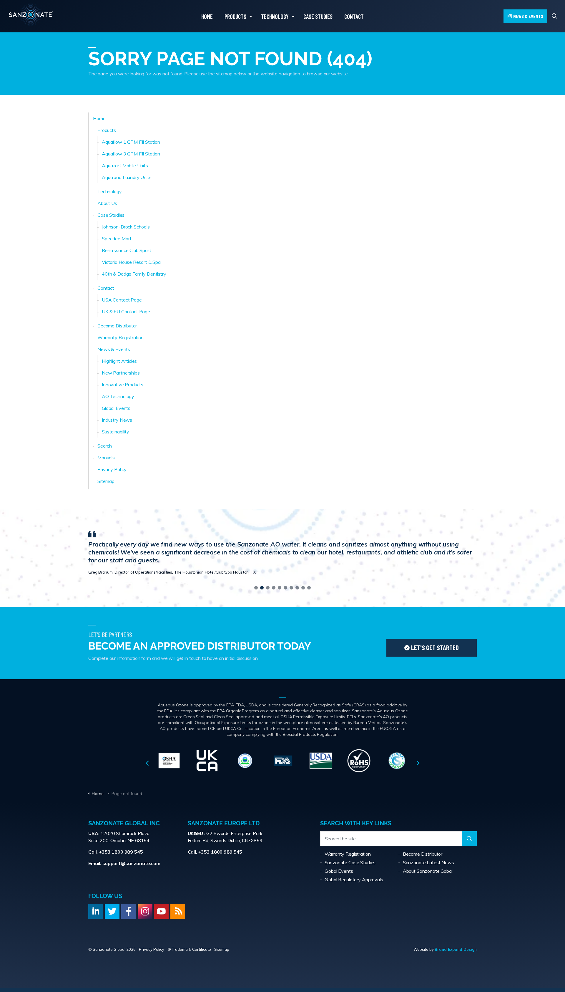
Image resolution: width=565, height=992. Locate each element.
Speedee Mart (117, 238)
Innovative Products (122, 384)
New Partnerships (121, 373)
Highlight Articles (119, 361)
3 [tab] (268, 587)
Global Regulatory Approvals (354, 879)
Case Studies (318, 11)
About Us (107, 203)
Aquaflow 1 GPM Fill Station (131, 142)
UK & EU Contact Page (126, 311)
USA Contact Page (122, 300)
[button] (469, 838)
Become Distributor (117, 326)
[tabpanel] (282, 552)
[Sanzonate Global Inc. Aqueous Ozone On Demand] (31, 16)
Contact (354, 11)
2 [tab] (262, 587)
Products (235, 11)
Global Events (116, 408)
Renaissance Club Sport (126, 250)
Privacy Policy (112, 469)
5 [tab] (279, 587)
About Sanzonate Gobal (428, 871)
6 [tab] (285, 587)
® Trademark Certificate (189, 949)
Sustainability (115, 432)
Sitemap (105, 481)
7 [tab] (291, 587)
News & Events (528, 16)
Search (104, 446)
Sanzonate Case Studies (350, 862)
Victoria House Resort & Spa (131, 262)
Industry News (117, 420)
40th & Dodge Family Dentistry (134, 274)
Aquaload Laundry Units (127, 177)
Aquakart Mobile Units (125, 165)
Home (207, 11)
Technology (275, 11)
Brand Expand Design (456, 949)
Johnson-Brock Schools (126, 227)
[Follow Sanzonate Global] (95, 911)
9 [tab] (303, 587)
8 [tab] (297, 587)
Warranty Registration (120, 337)
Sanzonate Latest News (428, 862)
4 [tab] (273, 587)
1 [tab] (256, 587)
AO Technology (118, 396)
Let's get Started (435, 647)
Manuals (106, 458)
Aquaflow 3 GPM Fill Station (131, 154)
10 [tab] (309, 587)
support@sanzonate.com (131, 863)
